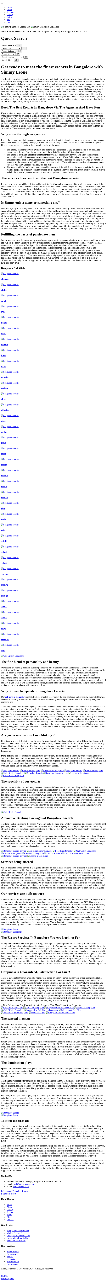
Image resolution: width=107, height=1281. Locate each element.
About (9, 9)
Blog (9, 19)
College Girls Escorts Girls (18, 1235)
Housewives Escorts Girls (18, 1238)
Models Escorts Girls (16, 1233)
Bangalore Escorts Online (18, 1230)
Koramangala (13, 1254)
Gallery (10, 14)
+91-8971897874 (21, 1186)
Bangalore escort (8, 1194)
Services (10, 12)
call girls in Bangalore (15, 697)
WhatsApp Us (7, 1278)
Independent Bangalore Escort (14, 1191)
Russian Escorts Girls (16, 1240)
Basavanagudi (13, 1264)
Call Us (4, 1276)
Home (9, 7)
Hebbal (10, 1256)
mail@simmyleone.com (23, 1184)
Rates (9, 17)
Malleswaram (13, 1251)
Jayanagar (11, 1259)
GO (19, 45)
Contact (10, 22)
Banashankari (13, 1261)
